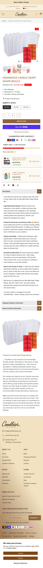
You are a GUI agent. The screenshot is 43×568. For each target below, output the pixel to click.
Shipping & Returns (30, 457)
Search (4, 533)
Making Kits (6, 474)
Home (4, 20)
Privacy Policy (11, 548)
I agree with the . (17, 522)
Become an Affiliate (8, 499)
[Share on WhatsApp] (18, 185)
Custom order (6, 502)
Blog (25, 480)
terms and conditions (22, 522)
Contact (26, 463)
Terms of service (31, 533)
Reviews (26, 460)
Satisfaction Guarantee (16, 533)
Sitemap (31, 536)
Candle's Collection (8, 463)
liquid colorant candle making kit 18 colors (19, 159)
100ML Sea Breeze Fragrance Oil (18, 173)
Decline (20, 558)
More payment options (21, 132)
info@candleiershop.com (30, 6)
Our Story (5, 457)
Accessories (6, 480)
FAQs (25, 454)
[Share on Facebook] (4, 185)
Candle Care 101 (29, 474)
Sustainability (6, 460)
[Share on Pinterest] (9, 185)
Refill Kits (5, 477)
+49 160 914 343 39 (14, 6)
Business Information (20, 536)
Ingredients (27, 477)
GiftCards (5, 483)
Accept (20, 553)
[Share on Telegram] (13, 185)
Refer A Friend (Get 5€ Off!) (11, 496)
